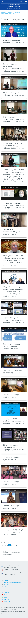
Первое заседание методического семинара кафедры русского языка (13, 320)
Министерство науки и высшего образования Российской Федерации (15, 573)
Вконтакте (6, 592)
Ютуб (5, 594)
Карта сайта (6, 584)
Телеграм (6, 599)
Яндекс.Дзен (7, 601)
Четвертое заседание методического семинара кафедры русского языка (13, 205)
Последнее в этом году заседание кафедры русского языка (13, 532)
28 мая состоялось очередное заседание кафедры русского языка (13, 447)
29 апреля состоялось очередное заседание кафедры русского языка (13, 145)
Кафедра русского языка (7, 13)
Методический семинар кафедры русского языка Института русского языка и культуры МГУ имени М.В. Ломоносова (13, 260)
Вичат (5, 597)
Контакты (6, 580)
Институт (10, 12)
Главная (3, 12)
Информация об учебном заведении (12, 582)
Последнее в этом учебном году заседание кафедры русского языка (13, 421)
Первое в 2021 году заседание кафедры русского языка (11, 231)
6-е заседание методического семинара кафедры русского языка (13, 119)
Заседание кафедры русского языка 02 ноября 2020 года (11, 346)
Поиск (5, 586)
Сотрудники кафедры (8, 556)
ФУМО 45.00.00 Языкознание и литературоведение (11, 570)
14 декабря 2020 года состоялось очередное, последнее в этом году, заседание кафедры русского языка (13, 291)
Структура (17, 12)
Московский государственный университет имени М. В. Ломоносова (14, 566)
